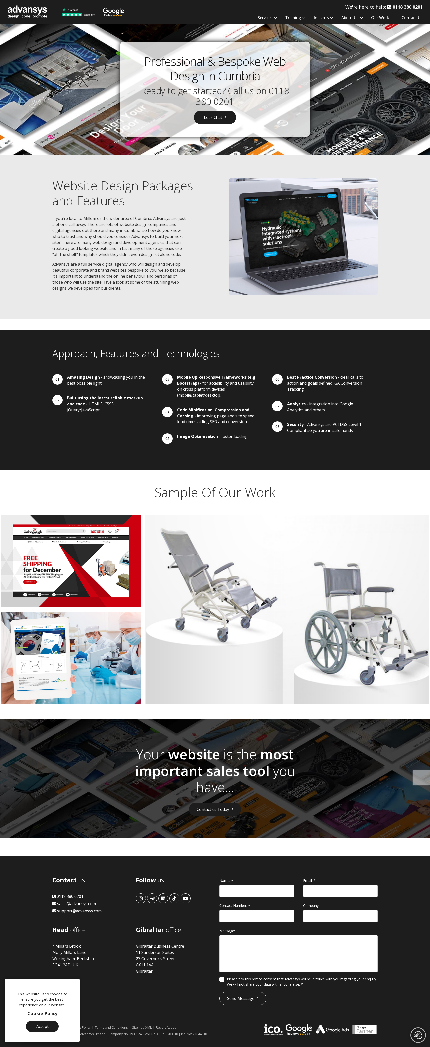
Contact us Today (213, 809)
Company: (311, 905)
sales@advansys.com (76, 903)
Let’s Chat (213, 117)
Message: (227, 930)
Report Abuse (166, 1027)
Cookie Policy (42, 1013)
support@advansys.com (79, 911)
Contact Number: (234, 905)
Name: (226, 880)
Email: (309, 880)
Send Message (240, 998)
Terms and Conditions (111, 1027)
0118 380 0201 (69, 896)
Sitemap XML (142, 1027)
